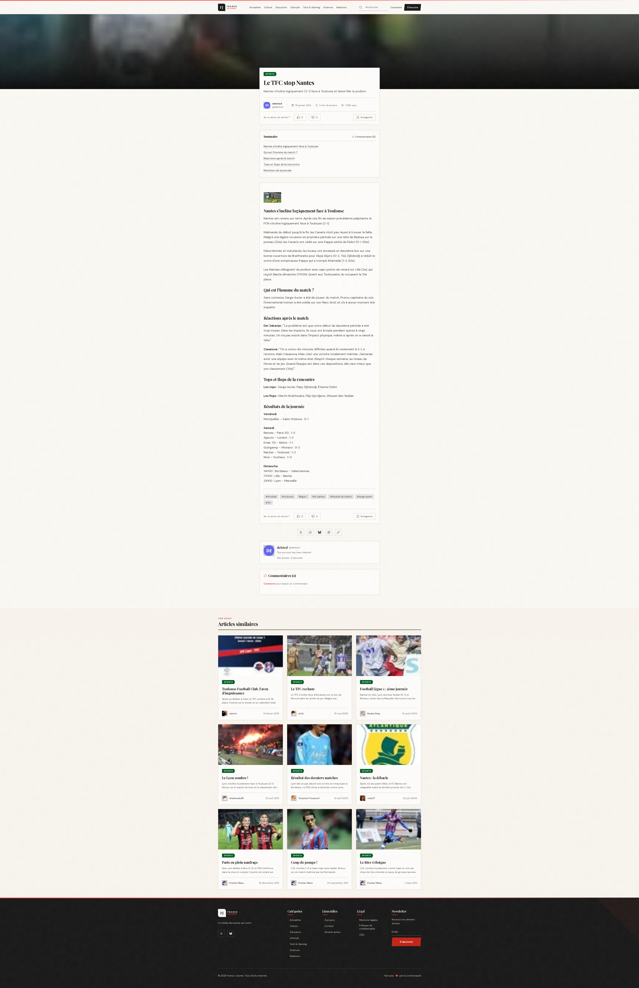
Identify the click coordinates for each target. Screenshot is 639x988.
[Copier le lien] (338, 532)
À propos (330, 919)
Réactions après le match (279, 158)
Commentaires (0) (365, 136)
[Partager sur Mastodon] (329, 532)
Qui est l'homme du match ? (281, 152)
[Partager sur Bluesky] (319, 532)
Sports (270, 74)
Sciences (328, 7)
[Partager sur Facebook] (310, 532)
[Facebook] (221, 933)
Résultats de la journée (278, 170)
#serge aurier (364, 496)
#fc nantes (318, 496)
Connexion (396, 7)
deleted (282, 548)
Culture (268, 7)
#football (271, 496)
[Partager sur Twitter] (301, 532)
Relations (341, 7)
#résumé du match (341, 496)
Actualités (255, 7)
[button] (319, 51)
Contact (329, 926)
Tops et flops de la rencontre (282, 164)
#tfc (268, 502)
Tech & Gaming (311, 7)
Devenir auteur (333, 932)
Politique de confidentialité (367, 927)
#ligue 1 (303, 496)
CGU (361, 934)
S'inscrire (412, 7)
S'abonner (406, 942)
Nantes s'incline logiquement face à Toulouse (291, 146)
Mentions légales (368, 919)
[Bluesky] (230, 933)
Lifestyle (295, 7)
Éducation (281, 7)
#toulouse (287, 496)
